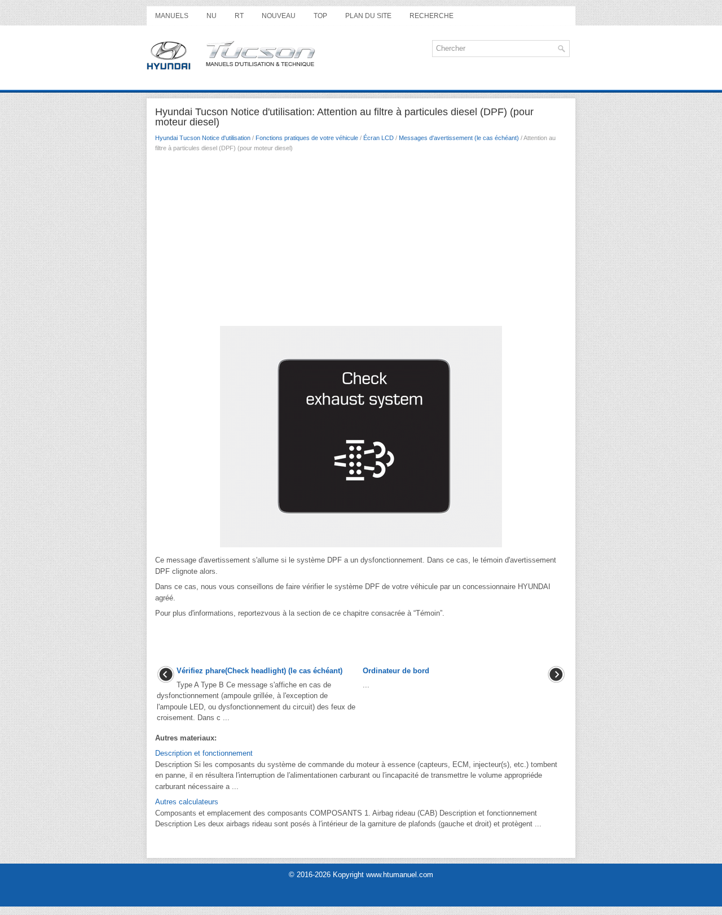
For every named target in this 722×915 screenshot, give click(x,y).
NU (211, 16)
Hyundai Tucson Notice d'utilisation (202, 137)
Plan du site (368, 16)
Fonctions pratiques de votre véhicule (307, 137)
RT (239, 16)
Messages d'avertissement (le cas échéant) (459, 137)
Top (320, 16)
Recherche (432, 16)
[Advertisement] (361, 242)
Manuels (171, 16)
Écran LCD (378, 137)
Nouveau (279, 16)
